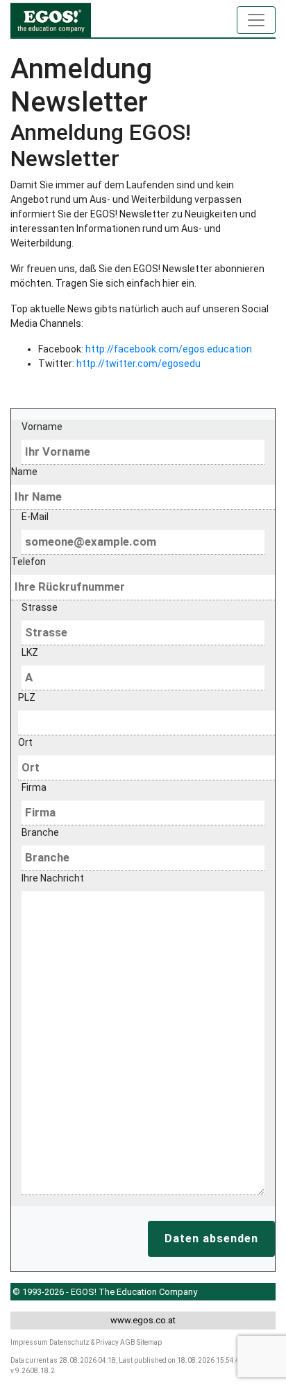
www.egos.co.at (143, 1320)
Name (24, 471)
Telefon (28, 561)
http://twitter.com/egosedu (138, 363)
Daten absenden (211, 1238)
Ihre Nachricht (53, 878)
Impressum (29, 1342)
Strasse (40, 607)
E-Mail (35, 516)
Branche (40, 832)
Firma (34, 787)
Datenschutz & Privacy (84, 1342)
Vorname (42, 426)
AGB (127, 1342)
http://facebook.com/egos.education (168, 349)
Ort (25, 742)
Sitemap (149, 1342)
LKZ (30, 652)
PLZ (26, 697)
